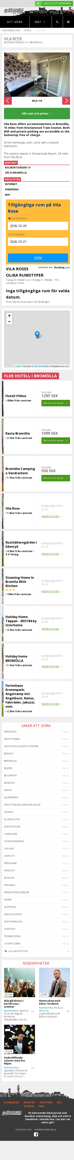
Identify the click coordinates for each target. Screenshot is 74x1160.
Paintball (10, 885)
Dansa (8, 790)
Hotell (28, 30)
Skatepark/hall (13, 921)
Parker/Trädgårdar (16, 892)
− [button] (9, 321)
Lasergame (10, 834)
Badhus (8, 753)
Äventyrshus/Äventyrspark (21, 746)
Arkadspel (10, 731)
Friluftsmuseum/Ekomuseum (22, 804)
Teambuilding (12, 936)
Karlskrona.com (11, 30)
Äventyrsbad (12, 739)
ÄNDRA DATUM (50, 516)
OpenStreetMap (41, 366)
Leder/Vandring (14, 841)
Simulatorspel (13, 914)
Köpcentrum (12, 826)
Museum (9, 877)
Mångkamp (10, 863)
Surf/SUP (9, 929)
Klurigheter (12, 819)
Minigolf (9, 870)
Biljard (8, 768)
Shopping (10, 907)
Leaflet (18, 366)
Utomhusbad (12, 943)
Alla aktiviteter (18, 951)
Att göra (14, 22)
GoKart (8, 812)
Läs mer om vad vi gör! (55, 1121)
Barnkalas (10, 761)
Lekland (9, 848)
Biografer (10, 775)
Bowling (9, 782)
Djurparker (11, 797)
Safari (7, 899)
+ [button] (9, 315)
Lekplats (9, 856)
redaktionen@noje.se (45, 1129)
